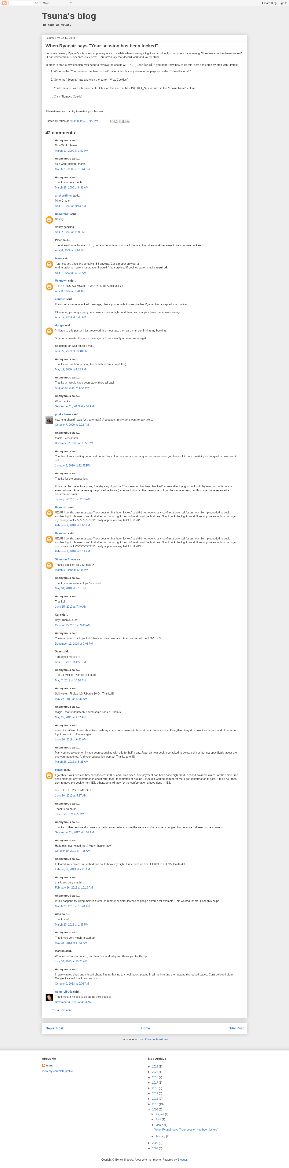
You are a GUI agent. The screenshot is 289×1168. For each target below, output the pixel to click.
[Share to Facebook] (124, 121)
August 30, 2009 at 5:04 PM (72, 387)
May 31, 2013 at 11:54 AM (71, 943)
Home (145, 1028)
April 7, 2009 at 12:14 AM (70, 272)
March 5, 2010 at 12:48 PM (71, 569)
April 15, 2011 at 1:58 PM (70, 662)
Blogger (182, 1159)
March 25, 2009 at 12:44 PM (72, 169)
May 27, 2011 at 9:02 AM (70, 717)
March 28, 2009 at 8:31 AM (71, 187)
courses (60, 299)
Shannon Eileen (65, 559)
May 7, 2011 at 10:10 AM (70, 680)
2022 (155, 1071)
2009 (155, 1109)
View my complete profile (57, 1071)
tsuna (58, 258)
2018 (155, 1077)
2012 (155, 1093)
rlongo (59, 325)
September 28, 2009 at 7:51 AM (74, 406)
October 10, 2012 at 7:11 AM (72, 850)
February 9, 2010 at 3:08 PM (72, 525)
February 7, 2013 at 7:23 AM (72, 869)
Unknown (61, 280)
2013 (155, 1088)
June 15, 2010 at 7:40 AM (71, 606)
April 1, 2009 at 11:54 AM (70, 206)
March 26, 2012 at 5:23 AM (71, 761)
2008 (155, 1143)
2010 (155, 1104)
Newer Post (54, 1028)
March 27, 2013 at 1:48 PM (71, 924)
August (160, 1114)
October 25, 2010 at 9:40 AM (72, 625)
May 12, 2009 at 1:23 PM (70, 369)
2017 (155, 1082)
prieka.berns (63, 414)
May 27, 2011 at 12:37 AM (71, 698)
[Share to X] (120, 121)
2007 (155, 1148)
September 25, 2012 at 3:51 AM (74, 832)
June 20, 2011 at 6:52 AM (70, 739)
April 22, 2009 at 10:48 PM (71, 351)
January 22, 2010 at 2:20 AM (72, 499)
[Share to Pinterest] (128, 121)
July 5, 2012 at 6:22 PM (69, 814)
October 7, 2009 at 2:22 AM (72, 424)
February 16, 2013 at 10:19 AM (74, 887)
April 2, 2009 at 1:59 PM (70, 232)
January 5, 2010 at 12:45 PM (72, 465)
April (159, 1119)
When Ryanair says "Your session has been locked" (101, 45)
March (160, 1125)
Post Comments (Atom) (153, 1039)
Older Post (236, 1028)
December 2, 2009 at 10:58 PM (74, 443)
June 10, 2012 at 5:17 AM (71, 795)
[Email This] (112, 121)
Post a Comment (61, 1010)
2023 (155, 1066)
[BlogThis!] (116, 121)
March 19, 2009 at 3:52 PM (71, 150)
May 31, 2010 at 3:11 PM (70, 588)
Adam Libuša (63, 991)
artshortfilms (63, 195)
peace (59, 769)
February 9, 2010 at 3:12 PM (72, 551)
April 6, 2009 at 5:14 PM (70, 250)
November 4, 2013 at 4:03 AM (73, 1002)
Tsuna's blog (69, 16)
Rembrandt (62, 214)
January (161, 1136)
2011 (155, 1098)
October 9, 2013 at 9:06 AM (72, 983)
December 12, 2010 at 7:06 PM (74, 643)
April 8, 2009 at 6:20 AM (70, 291)
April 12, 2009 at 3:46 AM (70, 317)
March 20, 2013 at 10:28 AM (72, 906)
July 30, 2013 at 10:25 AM (71, 961)
